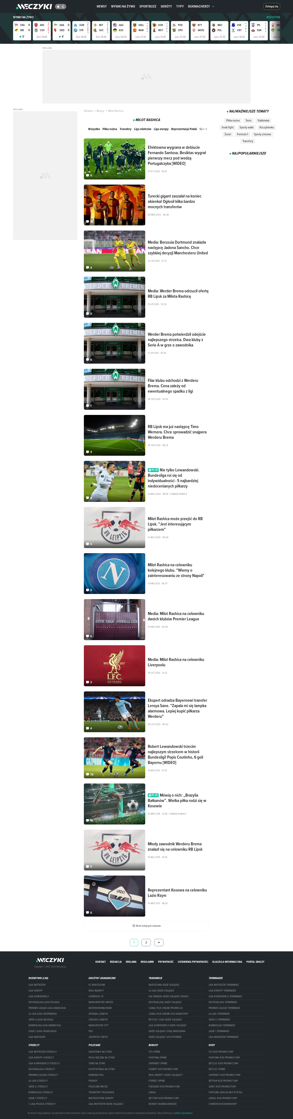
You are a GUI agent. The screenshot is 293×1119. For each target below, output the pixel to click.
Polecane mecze (98, 1086)
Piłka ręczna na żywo (102, 1057)
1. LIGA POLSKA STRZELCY (42, 1104)
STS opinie (154, 1052)
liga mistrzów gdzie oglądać (106, 1104)
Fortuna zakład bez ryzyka (225, 1092)
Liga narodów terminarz (224, 1037)
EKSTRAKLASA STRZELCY (42, 1069)
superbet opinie (158, 1063)
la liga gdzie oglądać (161, 990)
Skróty (166, 6)
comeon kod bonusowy (223, 1104)
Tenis (249, 120)
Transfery (125, 129)
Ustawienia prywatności (193, 962)
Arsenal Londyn (98, 1014)
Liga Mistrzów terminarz (224, 985)
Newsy (102, 6)
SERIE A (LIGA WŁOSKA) (41, 1019)
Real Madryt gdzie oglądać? (166, 1075)
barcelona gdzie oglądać (164, 985)
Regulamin (147, 962)
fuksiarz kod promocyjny (164, 1086)
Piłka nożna (110, 129)
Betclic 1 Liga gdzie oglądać (165, 1019)
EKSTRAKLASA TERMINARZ (223, 1002)
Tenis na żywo (97, 1063)
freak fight (228, 127)
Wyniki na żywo (123, 6)
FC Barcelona (97, 985)
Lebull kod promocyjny (223, 1098)
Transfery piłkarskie (101, 1092)
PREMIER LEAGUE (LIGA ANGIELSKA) (47, 1008)
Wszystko (94, 129)
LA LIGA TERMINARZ (219, 1014)
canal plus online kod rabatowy (168, 1014)
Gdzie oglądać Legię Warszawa (167, 1031)
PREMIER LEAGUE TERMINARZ (224, 1008)
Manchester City (99, 1025)
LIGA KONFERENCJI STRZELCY (44, 1063)
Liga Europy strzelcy (41, 1057)
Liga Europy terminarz (222, 990)
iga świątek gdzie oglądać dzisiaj (169, 996)
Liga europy (161, 129)
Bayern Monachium (100, 1008)
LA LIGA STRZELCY (38, 1081)
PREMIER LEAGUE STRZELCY (43, 1075)
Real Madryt (96, 990)
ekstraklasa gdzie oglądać (165, 1002)
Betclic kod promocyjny (224, 1063)
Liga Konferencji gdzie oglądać (168, 1025)
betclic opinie (217, 1069)
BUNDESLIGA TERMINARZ (222, 1025)
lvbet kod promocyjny (222, 1086)
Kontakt (100, 962)
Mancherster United (101, 1002)
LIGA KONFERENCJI (39, 996)
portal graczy (255, 962)
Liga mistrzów (142, 129)
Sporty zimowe (262, 134)
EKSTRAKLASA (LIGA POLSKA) (44, 1002)
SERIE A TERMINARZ (219, 1019)
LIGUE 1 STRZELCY (38, 1098)
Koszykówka (267, 127)
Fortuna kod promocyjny (224, 1057)
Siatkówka (263, 120)
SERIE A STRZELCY (38, 1086)
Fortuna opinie (158, 1057)
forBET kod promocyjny (163, 1069)
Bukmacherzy (199, 6)
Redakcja (116, 962)
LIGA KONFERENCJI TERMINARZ (225, 996)
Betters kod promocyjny (164, 1098)
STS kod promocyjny (221, 1052)
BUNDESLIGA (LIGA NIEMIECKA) (45, 1025)
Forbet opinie (157, 1081)
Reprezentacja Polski (184, 129)
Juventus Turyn (98, 1037)
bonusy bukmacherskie (163, 1104)
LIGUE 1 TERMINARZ (219, 1031)
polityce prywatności (183, 1113)
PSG (91, 1031)
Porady (93, 1081)
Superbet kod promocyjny (225, 1075)
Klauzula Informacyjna (227, 962)
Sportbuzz (147, 6)
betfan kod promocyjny (223, 1081)
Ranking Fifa (96, 1075)
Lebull (152, 1092)
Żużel (228, 134)
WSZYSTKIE (273, 17)
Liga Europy (36, 990)
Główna (88, 111)
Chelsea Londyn (98, 1019)
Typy (180, 6)
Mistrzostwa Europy (101, 1098)
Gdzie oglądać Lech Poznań (165, 1037)
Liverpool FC (96, 996)
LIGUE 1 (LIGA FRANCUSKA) (42, 1031)
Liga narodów (37, 1037)
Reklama (131, 962)
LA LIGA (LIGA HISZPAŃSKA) (43, 1014)
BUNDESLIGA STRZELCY (41, 1092)
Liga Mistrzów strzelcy (43, 1052)
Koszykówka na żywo (102, 1069)
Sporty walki (247, 127)
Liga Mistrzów (37, 985)
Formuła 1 (242, 134)
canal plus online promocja (166, 1008)
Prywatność (166, 962)
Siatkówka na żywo (100, 1052)
